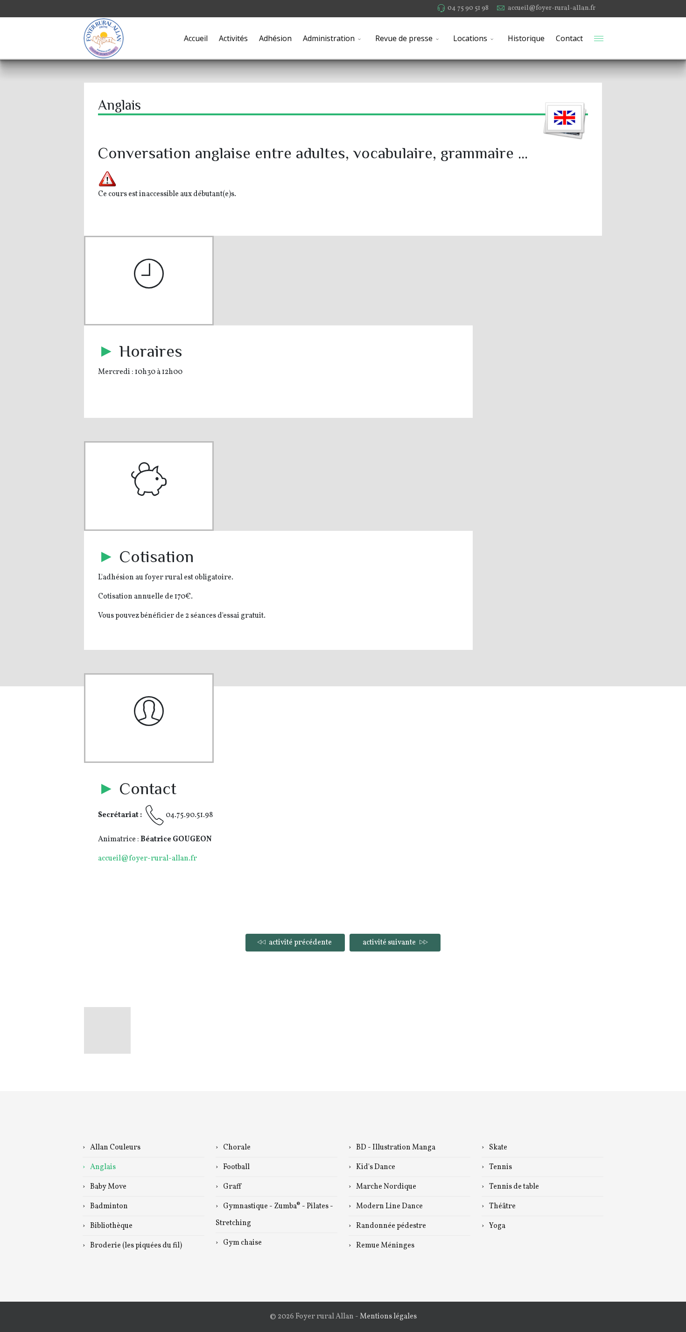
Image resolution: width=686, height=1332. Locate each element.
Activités (233, 38)
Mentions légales (388, 1316)
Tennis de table (513, 1187)
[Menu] (598, 38)
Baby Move (107, 1187)
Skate (497, 1147)
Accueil (196, 38)
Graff (231, 1187)
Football (236, 1167)
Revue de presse (404, 38)
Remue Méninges (384, 1245)
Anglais (102, 1167)
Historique (526, 38)
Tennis (500, 1167)
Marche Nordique (385, 1187)
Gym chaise (242, 1243)
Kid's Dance (375, 1167)
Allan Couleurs (114, 1147)
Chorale (236, 1147)
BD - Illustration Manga (395, 1147)
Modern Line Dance (389, 1206)
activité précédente (299, 942)
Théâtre (502, 1206)
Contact (569, 38)
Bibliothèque (111, 1226)
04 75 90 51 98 (468, 8)
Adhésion (275, 38)
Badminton (108, 1206)
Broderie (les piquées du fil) (135, 1245)
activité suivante (390, 942)
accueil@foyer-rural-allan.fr (551, 8)
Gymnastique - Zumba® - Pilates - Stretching (274, 1214)
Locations (470, 38)
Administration (329, 38)
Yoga (496, 1226)
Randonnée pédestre (390, 1226)
